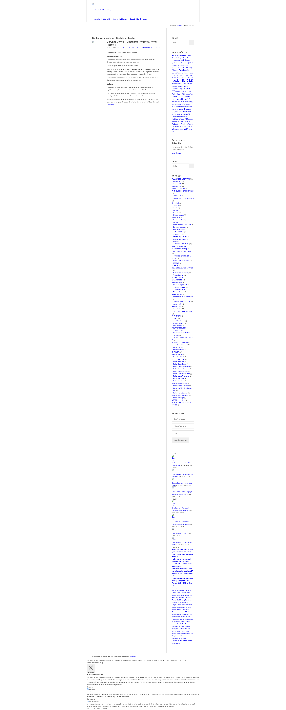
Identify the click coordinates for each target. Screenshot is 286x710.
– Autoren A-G (176, 181)
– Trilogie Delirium (178, 275)
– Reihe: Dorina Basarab (180, 371)
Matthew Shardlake (183, 106)
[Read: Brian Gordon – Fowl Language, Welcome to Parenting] (174, 488)
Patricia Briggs (180, 118)
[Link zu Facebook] (192, 1)
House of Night (181, 609)
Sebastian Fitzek (180, 124)
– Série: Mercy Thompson (180, 395)
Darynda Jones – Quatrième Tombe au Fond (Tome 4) (132, 43)
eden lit (183, 80)
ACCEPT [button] (183, 660)
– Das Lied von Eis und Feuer (181, 225)
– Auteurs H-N (176, 306)
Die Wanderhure (187, 604)
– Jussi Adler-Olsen (178, 289)
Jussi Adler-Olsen (181, 92)
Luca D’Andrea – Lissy (179, 533)
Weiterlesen (110, 104)
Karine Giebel (177, 101)
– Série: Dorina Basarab (179, 393)
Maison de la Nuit (177, 624)
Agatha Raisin (177, 55)
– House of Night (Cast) (179, 285)
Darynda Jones (184, 75)
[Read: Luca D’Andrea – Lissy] (174, 531)
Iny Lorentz (180, 87)
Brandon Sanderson (183, 63)
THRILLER (175, 352)
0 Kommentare (121, 48)
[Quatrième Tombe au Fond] (96, 45)
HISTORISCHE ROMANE (180, 244)
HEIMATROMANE (178, 232)
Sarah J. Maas (185, 121)
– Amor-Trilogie (177, 282)
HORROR (175, 265)
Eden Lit (158, 48)
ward (178, 643)
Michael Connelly (183, 111)
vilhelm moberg (180, 129)
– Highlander (176, 217)
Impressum (133, 656)
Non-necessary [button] (91, 699)
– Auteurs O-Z (176, 309)
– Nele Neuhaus (177, 294)
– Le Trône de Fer (177, 220)
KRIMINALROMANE (178, 287)
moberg (186, 114)
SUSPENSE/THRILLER (179, 345)
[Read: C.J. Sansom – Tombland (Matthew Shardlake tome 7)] (174, 519)
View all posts (176, 153)
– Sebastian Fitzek (178, 349)
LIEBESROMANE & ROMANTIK (182, 297)
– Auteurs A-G (176, 304)
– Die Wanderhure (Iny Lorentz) (182, 251)
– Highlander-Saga (178, 229)
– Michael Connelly (178, 292)
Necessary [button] (90, 687)
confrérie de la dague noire (180, 602)
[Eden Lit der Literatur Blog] (101, 9)
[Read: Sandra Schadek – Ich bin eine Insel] (174, 479)
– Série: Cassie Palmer (179, 383)
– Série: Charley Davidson (180, 386)
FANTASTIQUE (177, 210)
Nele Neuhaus (179, 116)
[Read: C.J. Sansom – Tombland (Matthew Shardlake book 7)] (174, 505)
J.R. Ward (188, 612)
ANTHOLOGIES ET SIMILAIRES (183, 191)
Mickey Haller (177, 114)
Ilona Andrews (180, 86)
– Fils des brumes (178, 215)
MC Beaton (182, 626)
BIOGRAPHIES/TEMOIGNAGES (183, 198)
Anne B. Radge (178, 58)
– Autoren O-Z (176, 186)
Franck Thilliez (177, 83)
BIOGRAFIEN (176, 196)
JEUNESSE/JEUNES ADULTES (182, 268)
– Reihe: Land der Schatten (181, 374)
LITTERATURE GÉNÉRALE (181, 301)
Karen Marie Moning (181, 99)
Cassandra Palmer (178, 68)
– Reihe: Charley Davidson (180, 369)
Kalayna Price (176, 617)
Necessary (92, 689)
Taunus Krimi (187, 126)
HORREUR (175, 263)
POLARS (175, 318)
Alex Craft (187, 55)
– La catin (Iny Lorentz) (179, 237)
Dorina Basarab (177, 607)
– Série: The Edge (178, 397)
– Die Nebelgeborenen (179, 227)
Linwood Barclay (177, 104)
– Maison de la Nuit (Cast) (180, 273)
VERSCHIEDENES (178, 400)
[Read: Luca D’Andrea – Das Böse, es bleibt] (174, 540)
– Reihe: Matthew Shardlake (181, 261)
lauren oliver (188, 101)
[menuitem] (97, 19)
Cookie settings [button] (172, 660)
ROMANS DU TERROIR (180, 342)
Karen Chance (182, 96)
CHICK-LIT (175, 203)
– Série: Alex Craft (178, 381)
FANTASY (175, 213)
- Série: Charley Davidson (135, 48)
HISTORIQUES (177, 234)
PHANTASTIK (176, 316)
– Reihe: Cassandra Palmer (181, 366)
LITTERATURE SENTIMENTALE (182, 311)
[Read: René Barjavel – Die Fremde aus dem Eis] (174, 470)
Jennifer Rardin (181, 91)
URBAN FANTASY (147, 48)
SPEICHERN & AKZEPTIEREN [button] (97, 709)
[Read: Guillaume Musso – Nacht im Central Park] (174, 460)
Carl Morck (185, 65)
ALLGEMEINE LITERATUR (181, 179)
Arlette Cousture (181, 593)
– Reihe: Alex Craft (178, 362)
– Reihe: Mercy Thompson (180, 376)
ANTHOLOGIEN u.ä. (178, 188)
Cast (188, 67)
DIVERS (175, 208)
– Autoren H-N (176, 184)
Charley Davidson (181, 70)
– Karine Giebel (177, 347)
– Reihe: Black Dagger (179, 364)
